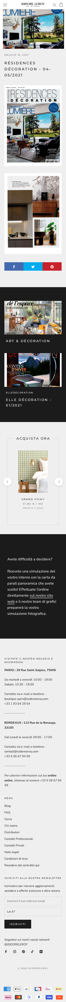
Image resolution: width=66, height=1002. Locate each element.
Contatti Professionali (18, 839)
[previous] (7, 482)
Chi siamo (10, 826)
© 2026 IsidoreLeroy (33, 968)
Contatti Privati (14, 845)
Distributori (12, 832)
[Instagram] (14, 951)
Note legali (11, 852)
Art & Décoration (28, 341)
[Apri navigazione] (5, 4)
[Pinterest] (23, 951)
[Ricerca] (54, 4)
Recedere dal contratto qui (21, 865)
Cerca (8, 819)
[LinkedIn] (41, 951)
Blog (7, 806)
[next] (58, 482)
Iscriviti (18, 924)
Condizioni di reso (16, 859)
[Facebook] (5, 951)
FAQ (7, 813)
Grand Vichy (33, 499)
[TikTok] (32, 951)
